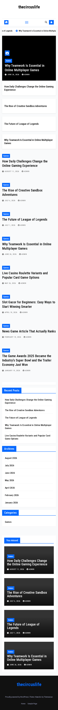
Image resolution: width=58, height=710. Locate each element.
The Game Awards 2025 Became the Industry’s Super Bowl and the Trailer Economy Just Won (26, 360)
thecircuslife (29, 6)
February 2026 (12, 495)
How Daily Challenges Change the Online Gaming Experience (27, 562)
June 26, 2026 (13, 75)
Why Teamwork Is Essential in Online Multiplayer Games (27, 658)
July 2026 (9, 465)
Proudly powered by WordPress (17, 697)
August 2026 (11, 458)
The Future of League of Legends (21, 123)
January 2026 (11, 502)
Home (23, 704)
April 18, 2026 (11, 312)
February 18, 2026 (13, 337)
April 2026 (10, 487)
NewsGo (38, 697)
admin (27, 75)
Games (8, 61)
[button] (46, 22)
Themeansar (48, 697)
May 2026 (9, 480)
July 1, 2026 (10, 225)
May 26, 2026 (10, 283)
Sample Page (32, 704)
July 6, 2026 (10, 201)
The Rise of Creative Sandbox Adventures (25, 106)
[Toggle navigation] (27, 22)
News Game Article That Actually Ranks (29, 331)
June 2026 (10, 473)
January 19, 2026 (13, 371)
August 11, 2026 (12, 171)
